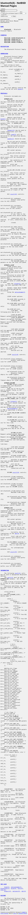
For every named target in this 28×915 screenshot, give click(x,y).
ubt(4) (17, 533)
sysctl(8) (13, 194)
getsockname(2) (20, 292)
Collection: (4, 14)
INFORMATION (5, 570)
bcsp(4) (13, 888)
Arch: (22, 11)
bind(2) (20, 89)
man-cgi (15, 913)
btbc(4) (3, 890)
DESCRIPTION (5, 46)
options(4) (16, 891)
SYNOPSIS (4, 35)
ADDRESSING (4, 53)
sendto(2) (10, 139)
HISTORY (3, 895)
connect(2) (11, 130)
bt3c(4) (20, 888)
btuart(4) (7, 891)
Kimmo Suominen (4, 913)
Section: (3, 11)
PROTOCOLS (4, 93)
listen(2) (17, 283)
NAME (2, 26)
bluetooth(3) (5, 888)
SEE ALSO (4, 884)
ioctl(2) (18, 573)
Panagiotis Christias (22, 913)
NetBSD (24, 912)
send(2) (13, 134)
